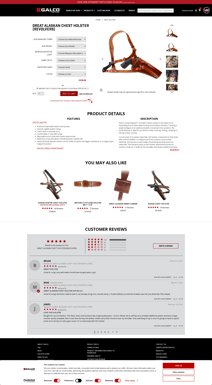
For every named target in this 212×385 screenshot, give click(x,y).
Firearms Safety (93, 356)
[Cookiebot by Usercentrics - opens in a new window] (29, 380)
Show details (130, 381)
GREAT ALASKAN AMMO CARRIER (123, 204)
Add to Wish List (86, 94)
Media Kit (160, 351)
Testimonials (161, 357)
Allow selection (179, 372)
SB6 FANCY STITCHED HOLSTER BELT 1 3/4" (87, 204)
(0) (105, 242)
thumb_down (180, 277)
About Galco (43, 344)
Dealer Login (187, 11)
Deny (179, 378)
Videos (132, 10)
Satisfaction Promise (96, 359)
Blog (40, 351)
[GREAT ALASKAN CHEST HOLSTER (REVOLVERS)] (131, 57)
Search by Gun (73, 10)
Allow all (178, 366)
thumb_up (174, 277)
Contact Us (161, 344)
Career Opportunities (165, 347)
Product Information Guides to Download (101, 352)
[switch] (78, 380)
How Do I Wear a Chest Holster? (50, 148)
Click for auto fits (40, 122)
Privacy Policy (93, 344)
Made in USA (42, 357)
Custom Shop (103, 10)
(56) (105, 240)
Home (98, 20)
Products (88, 10)
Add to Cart (69, 93)
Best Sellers (109, 20)
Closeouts (119, 10)
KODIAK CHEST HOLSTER (158, 204)
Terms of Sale (93, 347)
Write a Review (166, 246)
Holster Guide (44, 354)
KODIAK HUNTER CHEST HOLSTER (52, 204)
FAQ (39, 347)
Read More (174, 150)
